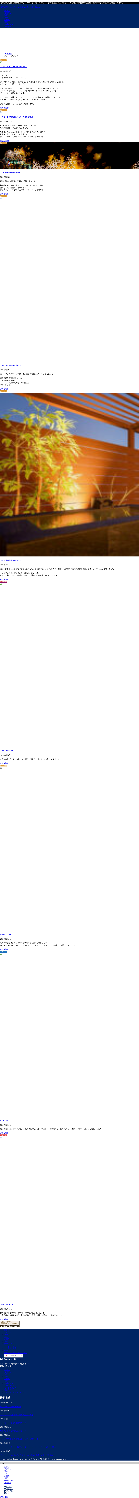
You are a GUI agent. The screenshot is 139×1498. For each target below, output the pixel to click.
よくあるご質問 (10, 1348)
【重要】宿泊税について (8, 750)
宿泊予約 (7, 1350)
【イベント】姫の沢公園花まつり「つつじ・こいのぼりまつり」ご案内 (28, 1447)
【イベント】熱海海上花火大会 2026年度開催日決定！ (17, 117)
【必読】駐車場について (8, 1304)
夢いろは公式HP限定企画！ (10, 1407)
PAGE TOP (4, 1497)
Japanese (12, 1356)
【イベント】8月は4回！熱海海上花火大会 (16, 1415)
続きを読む (4, 108)
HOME (7, 1330)
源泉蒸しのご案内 (5, 934)
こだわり (7, 1332)
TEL (7, 1493)
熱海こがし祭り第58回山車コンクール (15, 1431)
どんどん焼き (4, 1120)
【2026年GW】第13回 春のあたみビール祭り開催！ (20, 1439)
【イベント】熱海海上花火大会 (10, 172)
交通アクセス (9, 1343)
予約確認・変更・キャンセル (15, 1353)
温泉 (6, 1334)
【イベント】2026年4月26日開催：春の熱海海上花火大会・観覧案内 (26, 1455)
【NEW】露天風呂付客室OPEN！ (10, 560)
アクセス (9, 1489)
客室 (6, 1337)
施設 (6, 1341)
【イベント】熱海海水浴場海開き (13, 1423)
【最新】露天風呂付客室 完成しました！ (13, 365)
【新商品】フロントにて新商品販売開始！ (13, 67)
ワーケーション (10, 1346)
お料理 (7, 1339)
